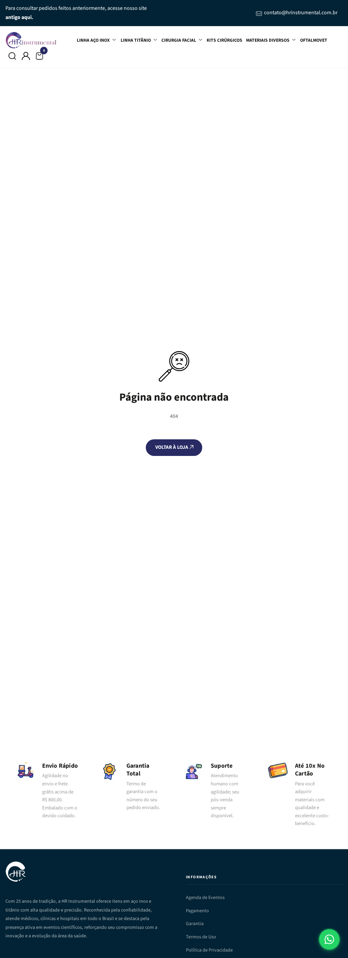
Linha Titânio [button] (136, 40)
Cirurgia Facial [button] (179, 40)
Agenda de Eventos (205, 897)
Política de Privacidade (209, 950)
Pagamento (197, 910)
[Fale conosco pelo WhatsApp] (329, 939)
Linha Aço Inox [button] (94, 40)
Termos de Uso (201, 936)
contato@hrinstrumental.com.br (300, 12)
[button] (12, 56)
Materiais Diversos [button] (268, 40)
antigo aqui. (19, 17)
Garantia (195, 923)
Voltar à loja (172, 447)
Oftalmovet (313, 40)
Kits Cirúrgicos (224, 40)
